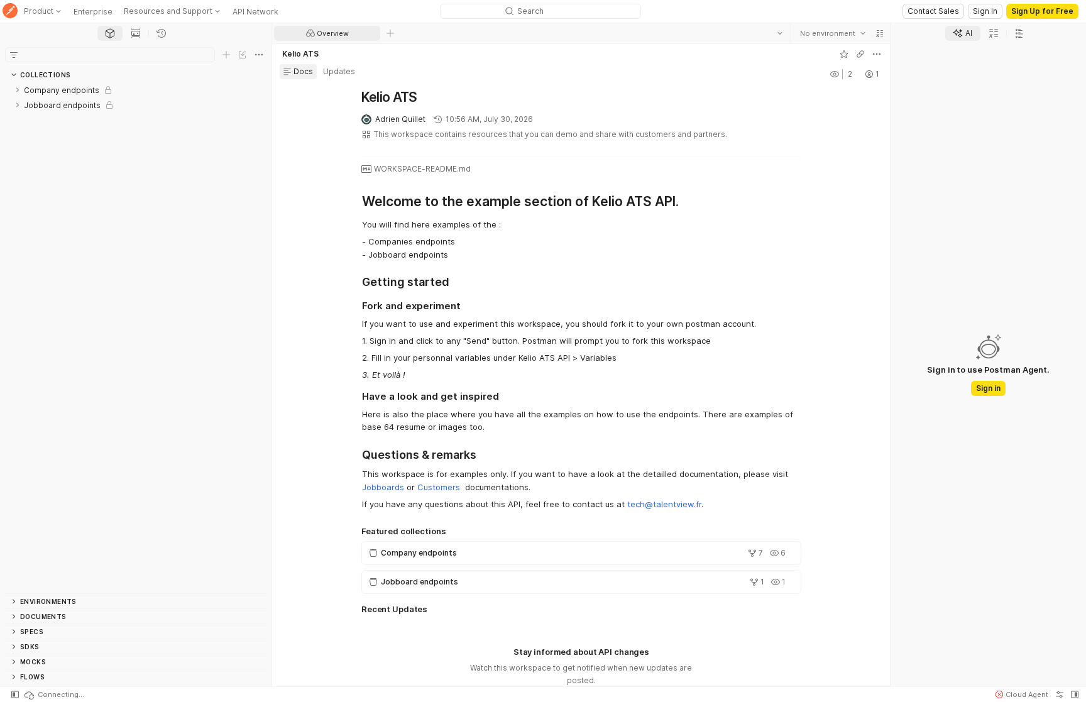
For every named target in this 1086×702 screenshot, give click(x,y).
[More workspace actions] (876, 54)
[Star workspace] (843, 54)
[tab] (110, 33)
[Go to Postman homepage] (10, 11)
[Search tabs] (779, 33)
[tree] (135, 337)
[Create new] (226, 54)
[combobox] (832, 33)
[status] (53, 694)
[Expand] (18, 90)
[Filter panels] (13, 54)
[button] (879, 33)
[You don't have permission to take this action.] (390, 33)
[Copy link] (859, 54)
